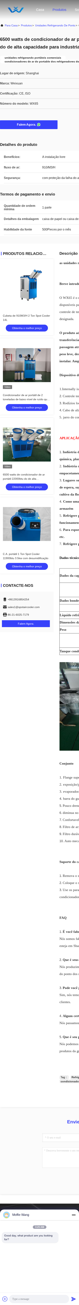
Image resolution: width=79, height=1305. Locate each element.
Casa (40, 10)
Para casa (11, 25)
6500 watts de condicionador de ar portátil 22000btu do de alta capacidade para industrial (24, 478)
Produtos (59, 10)
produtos (26, 25)
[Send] (74, 1299)
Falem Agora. (26, 124)
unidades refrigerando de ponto (55, 25)
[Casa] (15, 9)
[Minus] (73, 1215)
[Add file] (5, 1299)
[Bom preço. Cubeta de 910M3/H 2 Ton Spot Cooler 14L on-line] (27, 286)
